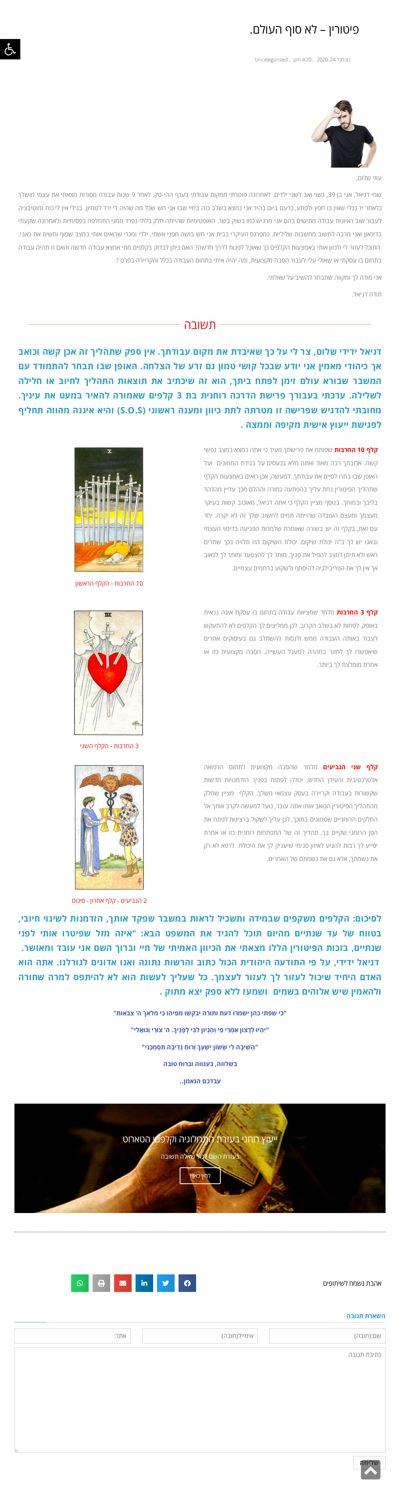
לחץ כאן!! (200, 1175)
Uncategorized (271, 59)
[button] (10, 49)
